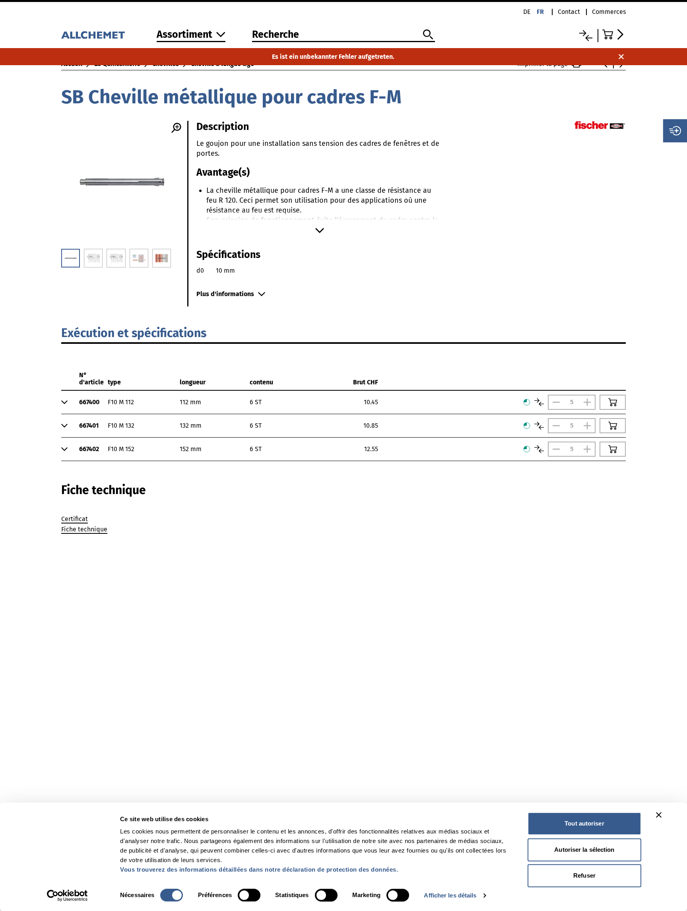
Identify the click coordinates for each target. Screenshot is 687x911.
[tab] (103, 490)
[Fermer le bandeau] (659, 815)
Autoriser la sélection (584, 849)
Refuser (584, 875)
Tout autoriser (584, 823)
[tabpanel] (343, 525)
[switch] (249, 895)
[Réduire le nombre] (554, 402)
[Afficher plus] (319, 230)
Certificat (74, 519)
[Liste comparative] (585, 35)
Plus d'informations (225, 294)
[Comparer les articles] (539, 402)
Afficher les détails (450, 895)
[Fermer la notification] (621, 56)
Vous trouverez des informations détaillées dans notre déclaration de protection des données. (259, 869)
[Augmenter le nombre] (589, 402)
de (527, 12)
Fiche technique (84, 529)
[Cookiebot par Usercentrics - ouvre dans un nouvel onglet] (67, 895)
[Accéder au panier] (614, 34)
